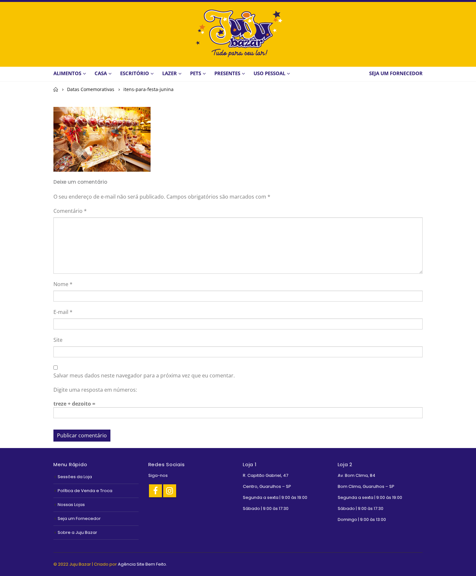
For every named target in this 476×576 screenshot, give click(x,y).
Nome (63, 284)
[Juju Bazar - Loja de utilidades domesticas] (238, 33)
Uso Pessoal (269, 73)
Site (57, 339)
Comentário (70, 210)
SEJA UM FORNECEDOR (396, 73)
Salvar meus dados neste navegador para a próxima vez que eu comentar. (144, 375)
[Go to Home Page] (55, 89)
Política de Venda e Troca (85, 491)
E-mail (63, 312)
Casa (101, 73)
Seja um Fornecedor (79, 518)
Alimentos (67, 73)
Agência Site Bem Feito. (142, 564)
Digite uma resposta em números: (95, 389)
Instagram (169, 490)
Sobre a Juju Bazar (77, 532)
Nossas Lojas (71, 504)
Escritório (134, 73)
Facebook (155, 490)
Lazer (169, 73)
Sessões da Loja (75, 477)
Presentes (227, 73)
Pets (195, 73)
